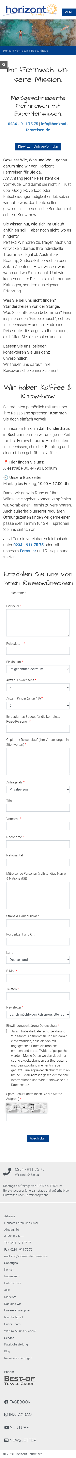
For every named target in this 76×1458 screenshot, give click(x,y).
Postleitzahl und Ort (20, 934)
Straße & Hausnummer (22, 916)
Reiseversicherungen (18, 1358)
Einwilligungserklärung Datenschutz (32, 1026)
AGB (7, 1290)
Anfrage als (15, 782)
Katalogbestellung (16, 1344)
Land (9, 953)
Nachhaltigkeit (13, 1317)
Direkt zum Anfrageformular (38, 146)
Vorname (13, 819)
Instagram (20, 1414)
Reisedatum (15, 644)
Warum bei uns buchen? (20, 1331)
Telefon (12, 989)
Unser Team (12, 1324)
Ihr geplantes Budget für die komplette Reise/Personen (33, 719)
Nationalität (14, 855)
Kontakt (9, 1269)
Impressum (11, 1276)
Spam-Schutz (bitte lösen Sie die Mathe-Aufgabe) (34, 1096)
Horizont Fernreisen (15, 50)
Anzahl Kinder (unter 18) (24, 698)
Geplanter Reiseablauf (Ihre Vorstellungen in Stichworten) (37, 742)
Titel (9, 800)
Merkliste (10, 1297)
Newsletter (14, 1007)
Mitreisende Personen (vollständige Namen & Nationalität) (36, 876)
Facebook (19, 1402)
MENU (68, 12)
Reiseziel (13, 606)
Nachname (15, 837)
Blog (7, 1351)
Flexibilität (14, 662)
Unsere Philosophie (17, 1310)
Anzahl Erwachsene (21, 680)
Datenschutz (12, 1283)
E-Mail (11, 971)
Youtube (19, 1427)
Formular (28, 550)
